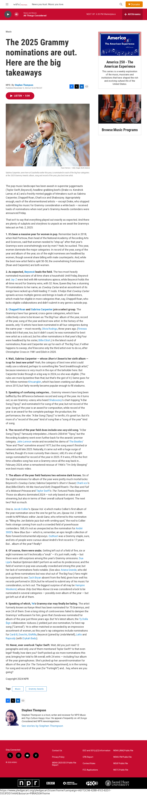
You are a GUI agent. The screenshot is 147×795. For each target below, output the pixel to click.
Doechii (23, 634)
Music (9, 31)
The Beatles (76, 441)
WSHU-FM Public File (122, 757)
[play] (8, 14)
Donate (135, 4)
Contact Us (57, 751)
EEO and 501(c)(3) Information (96, 751)
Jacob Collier (20, 509)
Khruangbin (34, 381)
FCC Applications (90, 770)
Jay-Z (13, 279)
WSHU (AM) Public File (123, 751)
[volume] (16, 14)
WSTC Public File (120, 770)
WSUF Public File (120, 763)
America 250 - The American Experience (119, 64)
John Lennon (24, 441)
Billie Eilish (44, 340)
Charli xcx (82, 483)
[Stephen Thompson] (12, 717)
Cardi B (14, 634)
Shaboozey (55, 400)
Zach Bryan (34, 577)
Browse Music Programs (120, 130)
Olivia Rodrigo (49, 328)
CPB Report (88, 757)
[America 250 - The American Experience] (119, 44)
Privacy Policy (58, 757)
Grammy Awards (36, 689)
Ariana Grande (69, 569)
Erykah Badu (29, 638)
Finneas (82, 328)
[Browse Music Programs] (119, 109)
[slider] (21, 14)
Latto (79, 634)
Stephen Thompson (24, 85)
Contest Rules (89, 763)
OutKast (53, 536)
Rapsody (11, 638)
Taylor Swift (43, 490)
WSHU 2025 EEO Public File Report (64, 764)
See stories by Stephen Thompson (42, 725)
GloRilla (32, 634)
